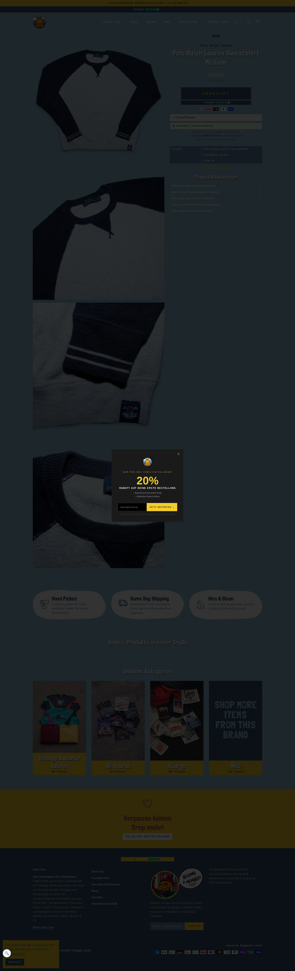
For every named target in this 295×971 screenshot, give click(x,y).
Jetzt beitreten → (161, 507)
